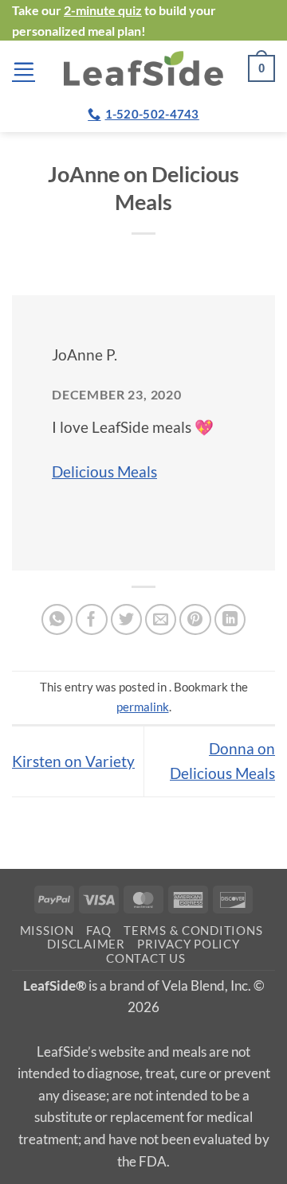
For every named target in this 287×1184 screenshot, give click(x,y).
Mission (47, 930)
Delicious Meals (104, 471)
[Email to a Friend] (161, 620)
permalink (142, 706)
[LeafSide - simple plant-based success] (143, 68)
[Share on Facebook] (92, 620)
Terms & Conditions (193, 930)
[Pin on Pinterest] (195, 620)
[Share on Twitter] (127, 620)
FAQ (98, 930)
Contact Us (145, 958)
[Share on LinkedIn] (230, 620)
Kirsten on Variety (73, 761)
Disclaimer (85, 944)
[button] (23, 69)
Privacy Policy (188, 944)
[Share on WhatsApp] (57, 620)
